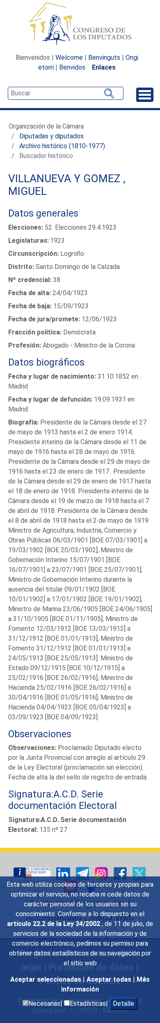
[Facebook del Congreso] (121, 873)
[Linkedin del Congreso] (64, 873)
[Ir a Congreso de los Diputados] (80, 23)
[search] (65, 93)
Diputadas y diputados (51, 136)
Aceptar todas (110, 979)
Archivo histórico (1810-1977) (62, 146)
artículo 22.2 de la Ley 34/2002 (54, 924)
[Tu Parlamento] (32, 873)
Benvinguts (104, 57)
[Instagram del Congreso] (102, 873)
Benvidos (72, 67)
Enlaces (104, 67)
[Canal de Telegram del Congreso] (83, 873)
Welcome (69, 57)
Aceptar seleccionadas (46, 979)
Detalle (123, 1003)
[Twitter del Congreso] (139, 873)
